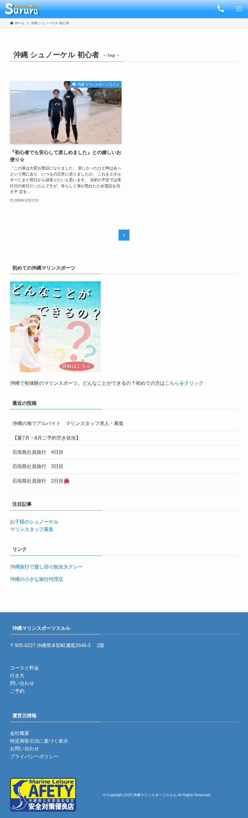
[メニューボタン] (239, 9)
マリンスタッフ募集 (32, 529)
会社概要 (19, 733)
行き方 (17, 675)
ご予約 (17, 691)
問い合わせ (22, 683)
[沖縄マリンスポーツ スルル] (23, 9)
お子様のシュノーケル (34, 521)
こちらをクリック (184, 383)
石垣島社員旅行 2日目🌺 (41, 480)
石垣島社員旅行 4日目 (38, 452)
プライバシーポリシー (34, 756)
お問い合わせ (24, 748)
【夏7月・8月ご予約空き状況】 (46, 437)
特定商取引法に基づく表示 (39, 741)
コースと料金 (24, 667)
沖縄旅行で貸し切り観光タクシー (46, 566)
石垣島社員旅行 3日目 (38, 466)
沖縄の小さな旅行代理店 (36, 579)
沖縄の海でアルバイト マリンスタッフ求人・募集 (68, 423)
